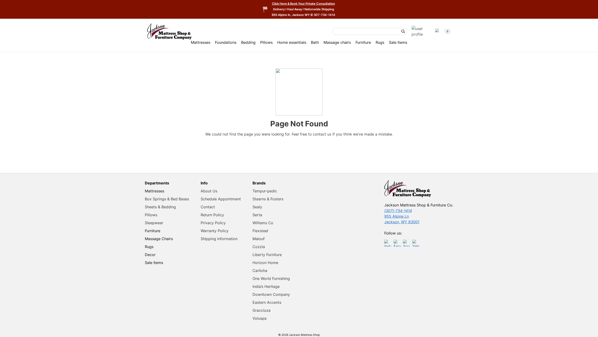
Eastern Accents (267, 302)
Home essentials (291, 42)
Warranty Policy (214, 230)
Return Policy (212, 214)
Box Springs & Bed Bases (167, 199)
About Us (209, 191)
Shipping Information (219, 238)
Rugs (380, 42)
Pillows (266, 42)
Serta (257, 214)
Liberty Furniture (267, 254)
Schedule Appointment (221, 199)
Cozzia (259, 246)
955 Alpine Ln (396, 216)
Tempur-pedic (265, 191)
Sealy (257, 207)
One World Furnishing (271, 278)
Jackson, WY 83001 (401, 222)
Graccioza (262, 310)
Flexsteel (260, 230)
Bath (315, 42)
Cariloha (260, 270)
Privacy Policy (213, 222)
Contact (208, 207)
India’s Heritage (266, 286)
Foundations (225, 42)
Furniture (363, 42)
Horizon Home (265, 262)
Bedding (248, 42)
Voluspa (260, 318)
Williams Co (263, 222)
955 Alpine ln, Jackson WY (291, 15)
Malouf (259, 238)
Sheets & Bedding (160, 207)
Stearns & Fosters (268, 199)
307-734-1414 (324, 15)
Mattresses (200, 42)
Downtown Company (271, 294)
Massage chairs (337, 42)
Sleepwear (154, 222)
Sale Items (398, 42)
